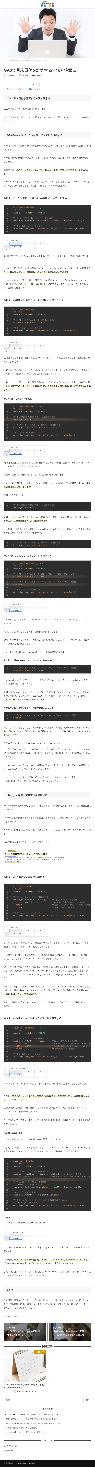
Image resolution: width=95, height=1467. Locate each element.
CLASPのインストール (13, 1446)
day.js (16, 1316)
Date (8, 1316)
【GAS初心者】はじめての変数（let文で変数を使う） (26, 1432)
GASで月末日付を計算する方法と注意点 (20, 1428)
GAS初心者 (38, 75)
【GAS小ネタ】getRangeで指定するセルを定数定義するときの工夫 (32, 1423)
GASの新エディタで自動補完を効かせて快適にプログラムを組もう (31, 1415)
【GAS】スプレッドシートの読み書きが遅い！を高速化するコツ (30, 1419)
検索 (87, 1400)
